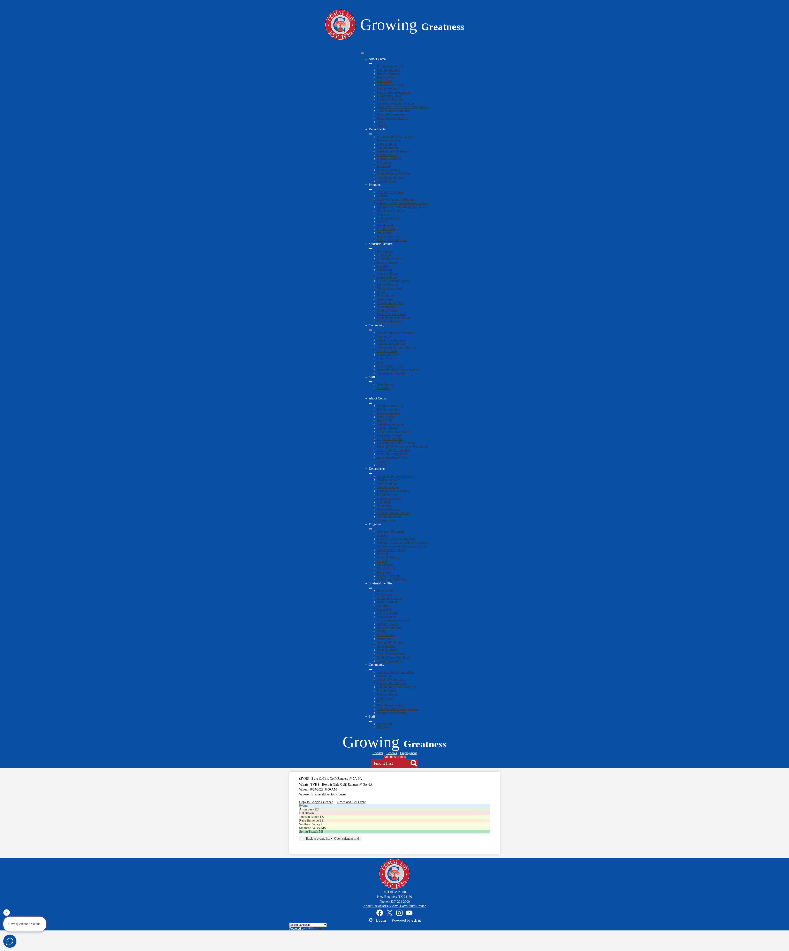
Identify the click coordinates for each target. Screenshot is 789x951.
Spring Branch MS (311, 831)
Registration (385, 251)
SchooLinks (385, 299)
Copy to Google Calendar (316, 802)
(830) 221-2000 (399, 901)
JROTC (382, 221)
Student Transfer (387, 310)
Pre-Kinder (384, 232)
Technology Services (390, 177)
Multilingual (385, 225)
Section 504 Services (390, 303)
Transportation (386, 181)
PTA (380, 362)
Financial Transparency (392, 114)
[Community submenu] (370, 330)
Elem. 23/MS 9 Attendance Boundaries (402, 107)
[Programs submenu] (370, 189)
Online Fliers (385, 358)
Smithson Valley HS (312, 824)
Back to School (387, 262)
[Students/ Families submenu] (370, 248)
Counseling (384, 269)
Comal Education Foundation (396, 332)
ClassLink (383, 266)
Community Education (391, 343)
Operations (384, 162)
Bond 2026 (384, 81)
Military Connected (389, 288)
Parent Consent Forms (391, 314)
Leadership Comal (389, 96)
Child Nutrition (387, 144)
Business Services (388, 140)
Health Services (387, 155)
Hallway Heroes (387, 355)
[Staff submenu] (370, 381)
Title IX (382, 125)
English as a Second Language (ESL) (401, 207)
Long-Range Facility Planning (396, 103)
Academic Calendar (390, 258)
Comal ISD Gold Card (391, 340)
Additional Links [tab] (395, 756)
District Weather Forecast (393, 281)
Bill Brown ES (308, 813)
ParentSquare (385, 295)
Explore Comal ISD (390, 66)
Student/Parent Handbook (394, 318)
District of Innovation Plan (394, 92)
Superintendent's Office (392, 118)
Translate (320, 928)
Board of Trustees (388, 73)
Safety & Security (388, 170)
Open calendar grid (346, 838)
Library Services (387, 284)
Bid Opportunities (388, 70)
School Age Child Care (392, 240)
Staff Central (385, 384)
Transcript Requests (390, 321)
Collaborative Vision (390, 85)
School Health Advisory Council (398, 369)
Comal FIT (384, 336)
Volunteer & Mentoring (392, 373)
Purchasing (384, 166)
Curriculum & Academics (393, 151)
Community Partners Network (396, 347)
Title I (381, 121)
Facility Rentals (387, 351)
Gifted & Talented (388, 218)
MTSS (381, 292)
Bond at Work (386, 77)
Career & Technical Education (396, 199)
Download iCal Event (351, 802)
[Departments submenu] (370, 134)
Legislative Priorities (390, 99)
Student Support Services (393, 173)
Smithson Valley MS (312, 828)
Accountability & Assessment (396, 136)
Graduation (384, 255)
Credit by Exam (387, 273)
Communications (388, 147)
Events (303, 805)
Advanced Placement (391, 192)
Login (381, 920)
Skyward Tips (386, 306)
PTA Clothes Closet (390, 366)
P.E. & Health (386, 229)
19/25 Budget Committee (393, 110)
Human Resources (389, 158)
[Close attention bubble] (6, 914)
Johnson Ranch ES (311, 816)
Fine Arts (383, 214)
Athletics (383, 195)
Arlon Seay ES (309, 809)
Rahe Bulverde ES (311, 820)
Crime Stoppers (387, 277)
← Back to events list (316, 838)
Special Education (388, 236)
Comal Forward (387, 88)
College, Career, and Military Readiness (403, 203)
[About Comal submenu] (370, 63)
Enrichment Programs (391, 210)
